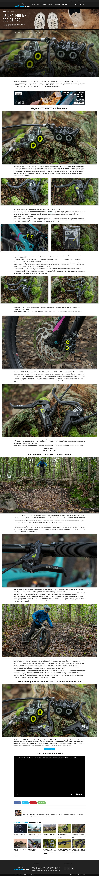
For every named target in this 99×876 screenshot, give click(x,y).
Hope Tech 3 (48, 213)
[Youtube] (80, 4)
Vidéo (84, 874)
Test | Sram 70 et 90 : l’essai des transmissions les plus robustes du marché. (78, 850)
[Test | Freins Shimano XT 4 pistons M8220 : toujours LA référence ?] (64, 828)
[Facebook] (76, 4)
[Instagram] (78, 4)
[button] (83, 4)
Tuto (49, 4)
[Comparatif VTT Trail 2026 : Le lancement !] (49, 828)
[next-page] (16, 856)
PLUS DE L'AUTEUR (35, 822)
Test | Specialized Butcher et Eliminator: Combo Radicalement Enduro (78, 836)
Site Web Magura (49, 749)
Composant (31, 63)
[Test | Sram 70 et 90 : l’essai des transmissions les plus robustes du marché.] (78, 843)
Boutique (64, 4)
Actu (38, 4)
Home (33, 4)
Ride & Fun (56, 4)
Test (43, 4)
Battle (24, 32)
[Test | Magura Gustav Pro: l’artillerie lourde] (34, 843)
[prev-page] (14, 856)
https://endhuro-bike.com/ (27, 812)
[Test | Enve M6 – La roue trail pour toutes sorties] (20, 828)
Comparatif (26, 63)
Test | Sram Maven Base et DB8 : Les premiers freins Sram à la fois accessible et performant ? (64, 850)
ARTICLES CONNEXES (21, 822)
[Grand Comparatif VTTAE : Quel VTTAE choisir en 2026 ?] (34, 828)
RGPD (71, 874)
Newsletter (80, 874)
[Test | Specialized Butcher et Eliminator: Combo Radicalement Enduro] (78, 828)
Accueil (15, 32)
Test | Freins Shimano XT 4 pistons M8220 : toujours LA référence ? (63, 836)
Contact (75, 874)
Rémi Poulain (17, 73)
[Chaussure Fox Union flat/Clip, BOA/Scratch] (20, 843)
